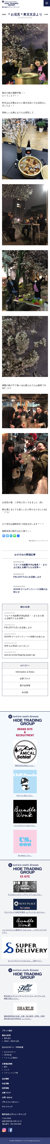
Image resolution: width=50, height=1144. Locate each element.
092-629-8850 (16, 1124)
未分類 (25, 692)
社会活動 (5, 1083)
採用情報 (5, 1088)
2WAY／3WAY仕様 (11, 1041)
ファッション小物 (11, 1073)
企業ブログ (25, 678)
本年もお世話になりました (16, 646)
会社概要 (5, 1079)
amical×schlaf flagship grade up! (19, 655)
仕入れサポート (10, 1052)
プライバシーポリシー (10, 1102)
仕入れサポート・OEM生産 (12, 1047)
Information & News (25, 672)
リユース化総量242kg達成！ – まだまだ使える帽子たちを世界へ (24, 617)
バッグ (6, 1070)
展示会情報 (25, 685)
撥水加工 (7, 1038)
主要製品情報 (7, 1064)
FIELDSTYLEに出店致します (27, 577)
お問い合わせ (7, 1097)
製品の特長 (6, 1035)
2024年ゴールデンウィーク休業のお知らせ (24, 637)
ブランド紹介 (7, 1031)
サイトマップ (7, 1107)
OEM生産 (8, 1055)
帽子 (6, 1067)
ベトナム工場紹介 (11, 1058)
